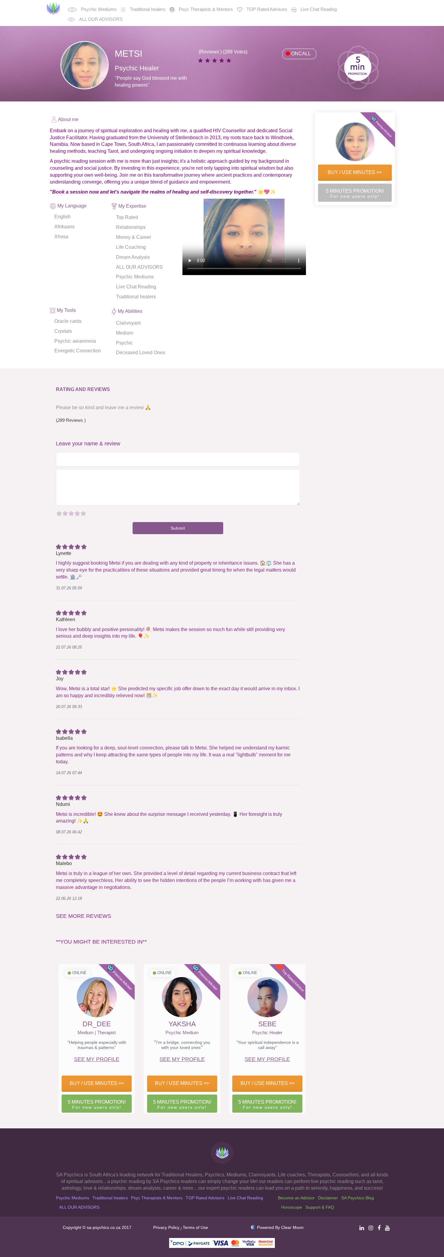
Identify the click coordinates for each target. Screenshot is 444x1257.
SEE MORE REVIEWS (83, 916)
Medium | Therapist (97, 1032)
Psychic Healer (267, 1032)
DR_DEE (96, 1024)
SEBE (267, 1024)
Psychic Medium (182, 1032)
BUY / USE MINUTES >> (355, 172)
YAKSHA (182, 1024)
